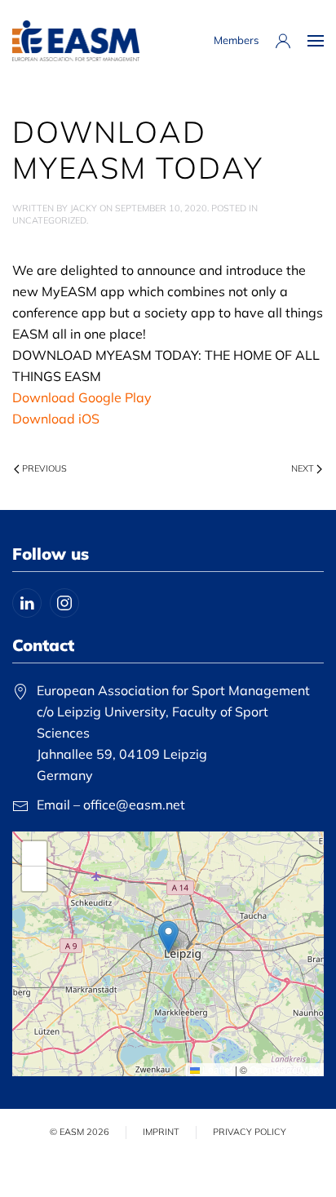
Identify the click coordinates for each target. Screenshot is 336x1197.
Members (236, 40)
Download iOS (55, 418)
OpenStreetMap (285, 1069)
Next (302, 468)
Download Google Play (82, 397)
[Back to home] (75, 40)
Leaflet (216, 1069)
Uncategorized (49, 220)
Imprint (161, 1131)
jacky (83, 208)
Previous (44, 468)
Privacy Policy (249, 1131)
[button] (315, 40)
